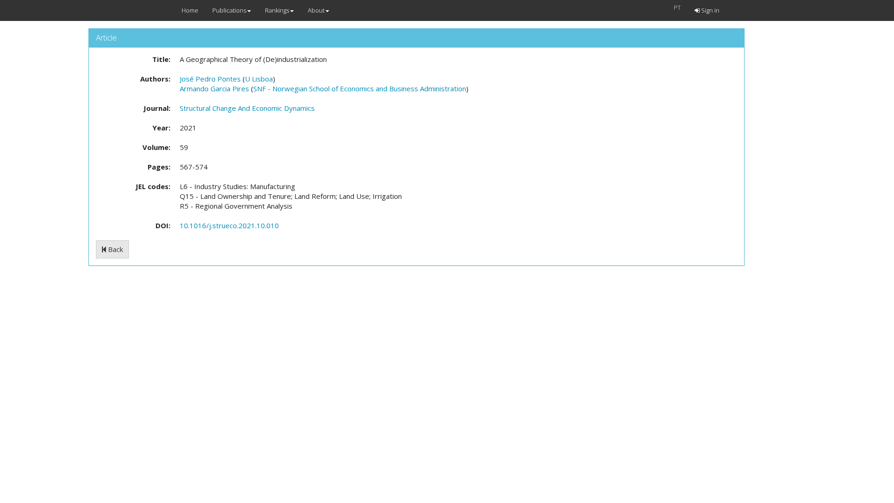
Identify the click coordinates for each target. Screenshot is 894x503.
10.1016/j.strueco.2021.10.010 (229, 225)
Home (190, 10)
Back (114, 249)
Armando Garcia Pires (214, 88)
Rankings (277, 10)
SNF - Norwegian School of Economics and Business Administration (359, 88)
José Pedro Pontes (210, 78)
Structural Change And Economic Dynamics (247, 108)
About (316, 10)
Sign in (709, 10)
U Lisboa (259, 78)
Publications (229, 10)
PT (677, 7)
